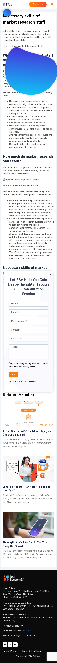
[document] (28, 331)
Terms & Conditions (29, 382)
